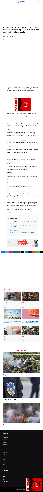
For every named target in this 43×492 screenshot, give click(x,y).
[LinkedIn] (4, 80)
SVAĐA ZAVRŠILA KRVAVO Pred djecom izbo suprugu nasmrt (22, 232)
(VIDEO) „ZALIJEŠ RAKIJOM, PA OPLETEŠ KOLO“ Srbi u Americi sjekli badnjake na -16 (29, 339)
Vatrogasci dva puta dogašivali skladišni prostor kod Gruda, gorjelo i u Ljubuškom (18, 374)
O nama (4, 472)
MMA (4, 466)
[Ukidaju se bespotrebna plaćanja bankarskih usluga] (12, 330)
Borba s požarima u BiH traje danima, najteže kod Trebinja (14, 424)
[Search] (37, 2)
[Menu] (4, 2)
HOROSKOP (9, 208)
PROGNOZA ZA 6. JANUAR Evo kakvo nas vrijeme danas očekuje (12, 322)
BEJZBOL (4, 464)
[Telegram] (4, 85)
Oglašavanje (5, 479)
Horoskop (5, 24)
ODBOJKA (5, 461)
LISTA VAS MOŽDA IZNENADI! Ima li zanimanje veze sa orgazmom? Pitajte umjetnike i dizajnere (30, 322)
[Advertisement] (21, 12)
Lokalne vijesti (5, 435)
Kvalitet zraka (5, 444)
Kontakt (4, 476)
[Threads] (4, 90)
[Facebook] (4, 68)
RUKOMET (5, 457)
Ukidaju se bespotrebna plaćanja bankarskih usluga (12, 338)
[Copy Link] (10, 36)
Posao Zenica (5, 445)
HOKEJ (4, 459)
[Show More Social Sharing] (14, 36)
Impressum (4, 474)
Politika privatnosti (6, 483)
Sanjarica (4, 440)
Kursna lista (5, 439)
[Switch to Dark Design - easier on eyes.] (38, 1)
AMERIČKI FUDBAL (6, 462)
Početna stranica (5, 22)
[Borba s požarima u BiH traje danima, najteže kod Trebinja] (21, 413)
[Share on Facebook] (7, 36)
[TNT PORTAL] (21, 1)
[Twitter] (4, 70)
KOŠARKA (5, 456)
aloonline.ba (9, 212)
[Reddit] (4, 82)
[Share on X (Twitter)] (9, 36)
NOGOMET (5, 452)
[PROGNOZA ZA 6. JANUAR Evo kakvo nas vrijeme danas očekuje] (12, 314)
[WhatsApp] (4, 87)
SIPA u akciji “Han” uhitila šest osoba (11, 399)
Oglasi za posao (5, 437)
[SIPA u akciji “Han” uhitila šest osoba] (21, 387)
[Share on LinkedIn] (12, 36)
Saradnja (4, 478)
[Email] (4, 75)
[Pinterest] (4, 73)
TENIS (4, 454)
